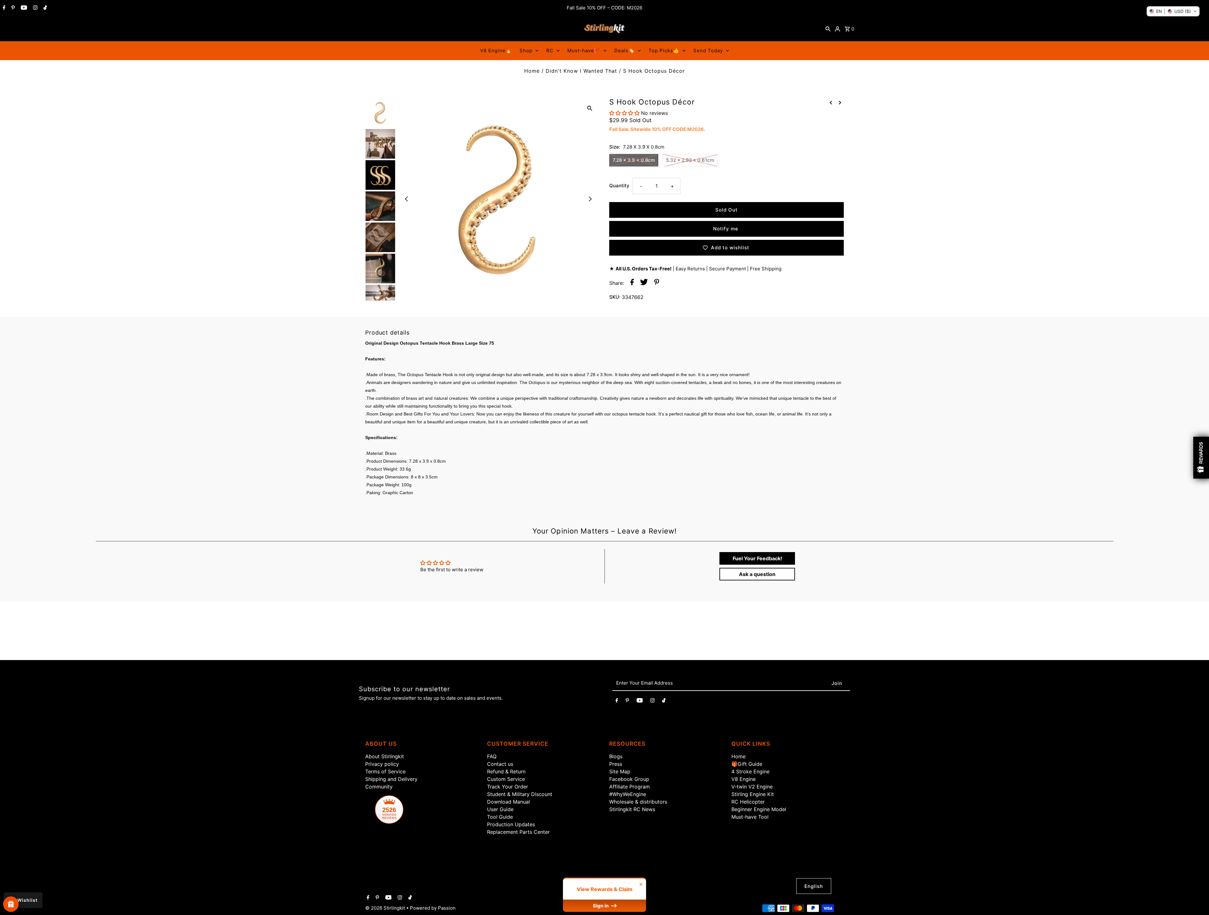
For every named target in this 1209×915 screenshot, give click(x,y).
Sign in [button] (601, 906)
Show (11, 904)
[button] (1173, 11)
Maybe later (683, 529)
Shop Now (683, 502)
